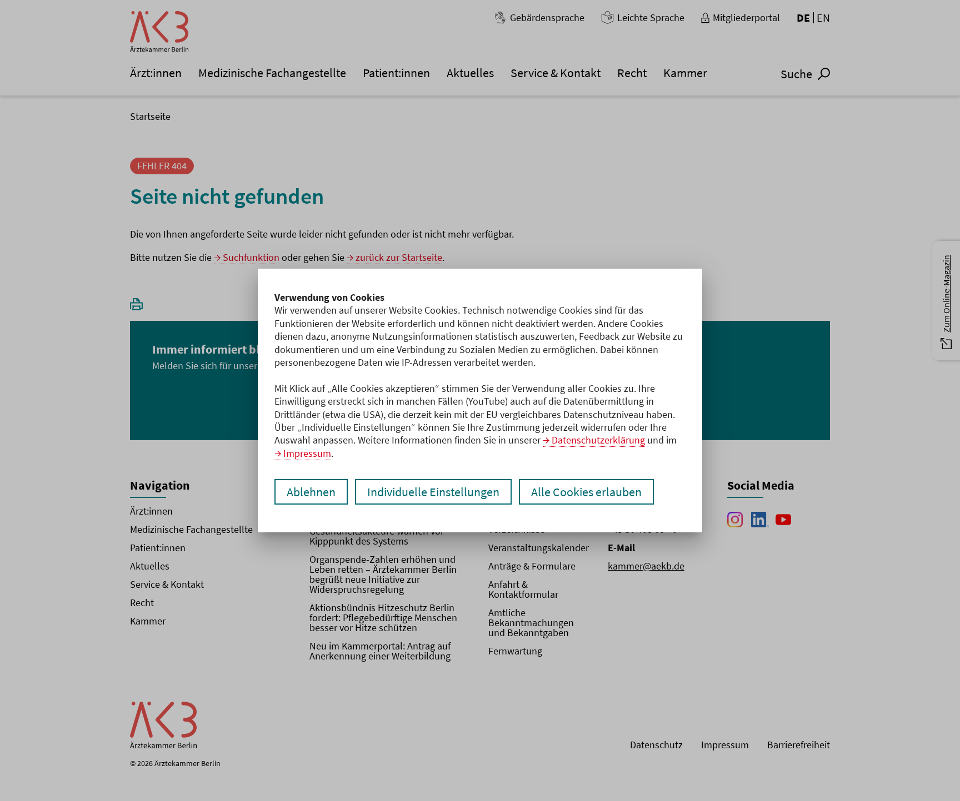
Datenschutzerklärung (598, 440)
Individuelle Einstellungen (433, 492)
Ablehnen (311, 492)
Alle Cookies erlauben (586, 492)
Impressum (307, 453)
